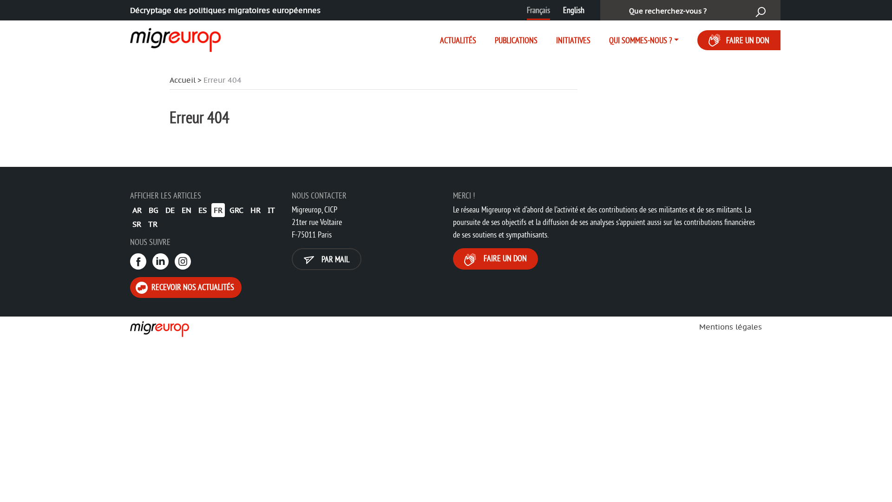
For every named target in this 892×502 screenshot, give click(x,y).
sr (136, 224)
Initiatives (573, 40)
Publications (516, 40)
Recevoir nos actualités (192, 287)
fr (218, 210)
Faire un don (747, 40)
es (202, 210)
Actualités (458, 40)
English (573, 10)
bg (153, 210)
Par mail (334, 259)
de (170, 210)
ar (137, 210)
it (271, 210)
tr (152, 224)
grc (236, 210)
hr (255, 210)
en (186, 210)
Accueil (183, 80)
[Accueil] (167, 38)
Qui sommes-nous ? (640, 40)
